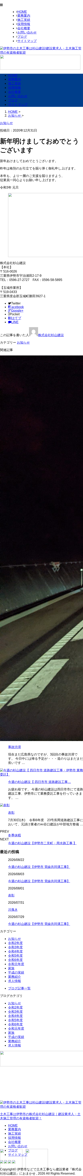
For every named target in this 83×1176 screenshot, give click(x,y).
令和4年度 (15, 951)
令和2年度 (15, 943)
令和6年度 (15, 960)
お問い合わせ (27, 32)
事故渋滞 (14, 747)
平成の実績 (16, 972)
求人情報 (14, 981)
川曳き (13, 909)
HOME (22, 11)
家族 (11, 968)
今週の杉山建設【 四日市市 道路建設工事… (39, 782)
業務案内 (23, 15)
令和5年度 (15, 955)
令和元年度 (16, 964)
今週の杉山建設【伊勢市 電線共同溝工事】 (39, 867)
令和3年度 (15, 947)
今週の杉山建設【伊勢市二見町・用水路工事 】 (42, 843)
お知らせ (23, 342)
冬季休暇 (14, 835)
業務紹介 (14, 976)
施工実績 (23, 19)
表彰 (11, 812)
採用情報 (23, 24)
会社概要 (23, 28)
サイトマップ (27, 41)
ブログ (22, 36)
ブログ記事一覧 (19, 988)
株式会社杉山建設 (51, 335)
